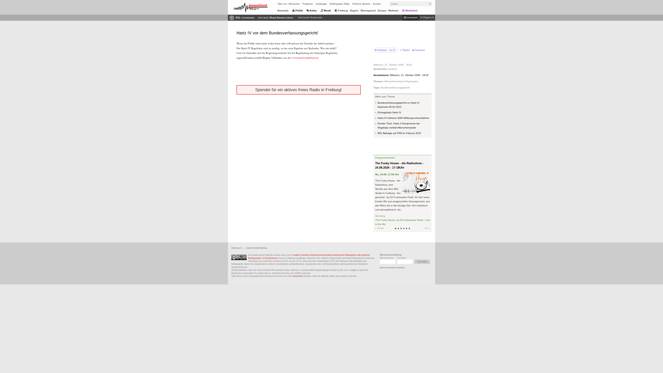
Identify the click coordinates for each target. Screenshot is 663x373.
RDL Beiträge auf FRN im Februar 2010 (399, 133)
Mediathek (411, 10)
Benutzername (387, 258)
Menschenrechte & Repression (401, 81)
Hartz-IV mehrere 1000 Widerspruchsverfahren (403, 118)
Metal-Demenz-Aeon (281, 17)
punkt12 (392, 69)
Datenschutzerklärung (256, 248)
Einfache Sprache (361, 4)
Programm (307, 4)
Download (420, 50)
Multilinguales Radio (340, 4)
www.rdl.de (298, 276)
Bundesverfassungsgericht (395, 87)
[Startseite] (255, 8)
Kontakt (377, 4)
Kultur (313, 10)
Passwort (401, 258)
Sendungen (321, 4)
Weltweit (393, 10)
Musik (327, 10)
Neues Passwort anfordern (392, 267)
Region (354, 10)
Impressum (236, 248)
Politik (299, 10)
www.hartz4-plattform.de (305, 57)
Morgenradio (316, 17)
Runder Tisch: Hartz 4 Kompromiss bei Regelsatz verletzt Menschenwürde (399, 125)
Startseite (283, 10)
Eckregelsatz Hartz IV (389, 112)
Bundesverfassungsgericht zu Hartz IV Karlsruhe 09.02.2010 (398, 104)
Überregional (368, 10)
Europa (382, 10)
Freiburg (343, 10)
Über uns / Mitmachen (289, 4)
